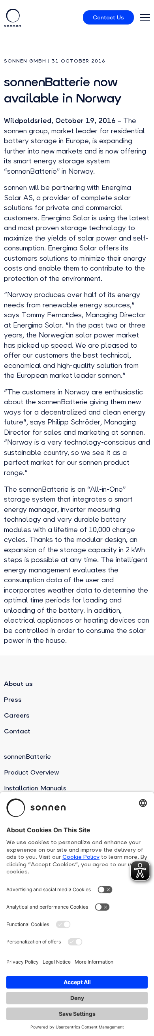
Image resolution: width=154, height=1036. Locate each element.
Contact (17, 731)
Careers (17, 715)
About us (18, 684)
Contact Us (108, 17)
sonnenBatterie (27, 756)
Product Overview (31, 772)
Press (13, 699)
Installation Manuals (35, 788)
